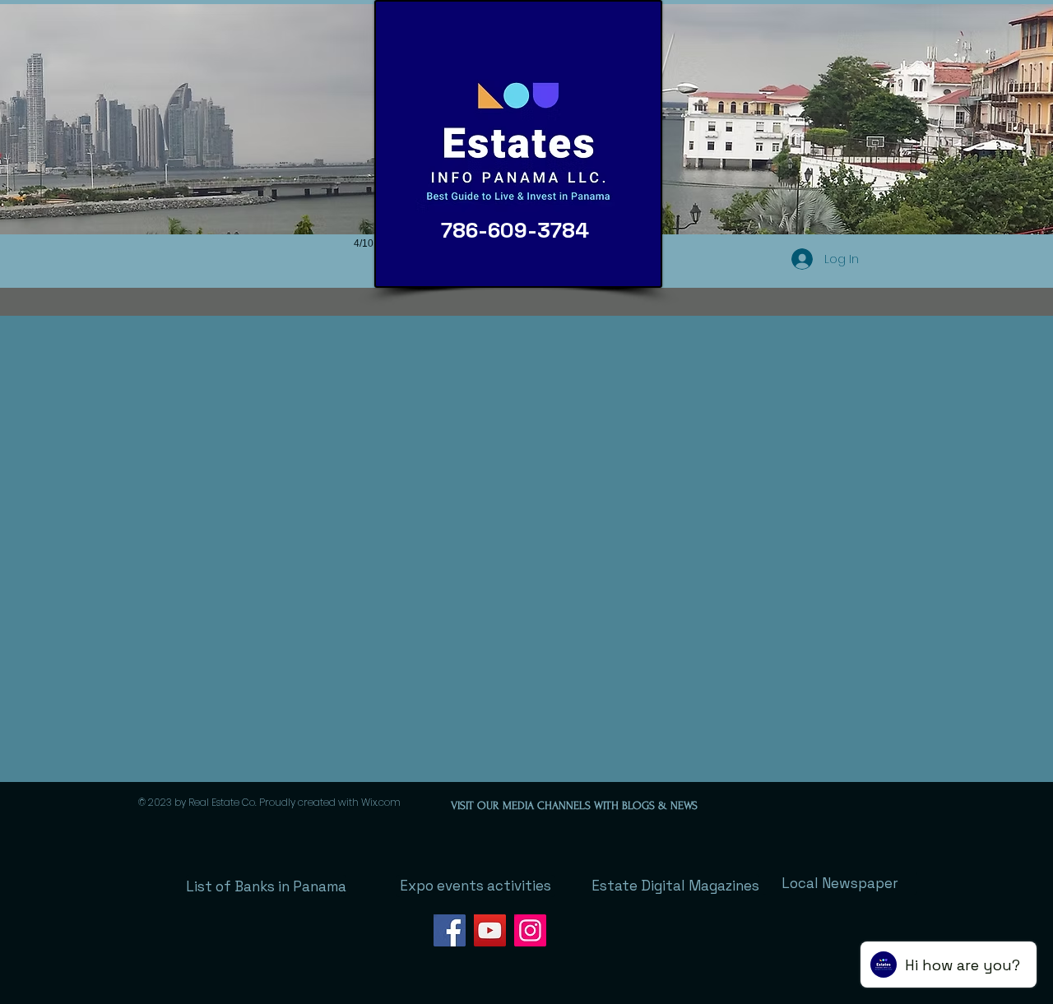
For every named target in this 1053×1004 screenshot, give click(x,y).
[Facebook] (450, 930)
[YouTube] (490, 930)
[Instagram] (530, 930)
